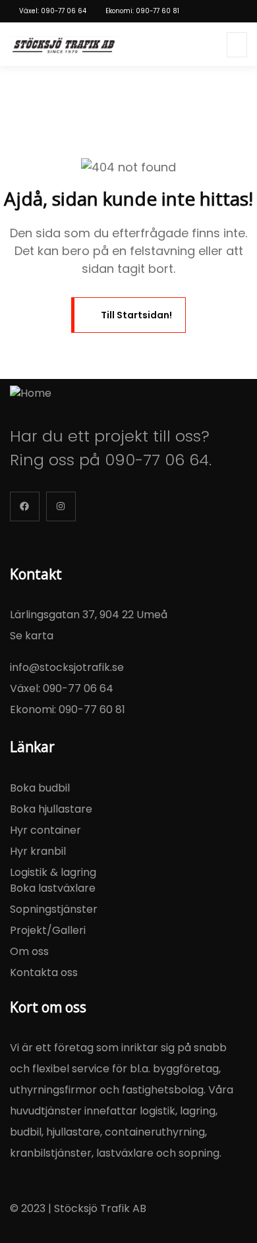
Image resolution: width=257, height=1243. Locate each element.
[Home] (30, 393)
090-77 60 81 (92, 709)
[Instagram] (61, 506)
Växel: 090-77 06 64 (52, 11)
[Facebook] (25, 506)
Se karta (31, 635)
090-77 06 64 (157, 460)
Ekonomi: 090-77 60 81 (142, 11)
